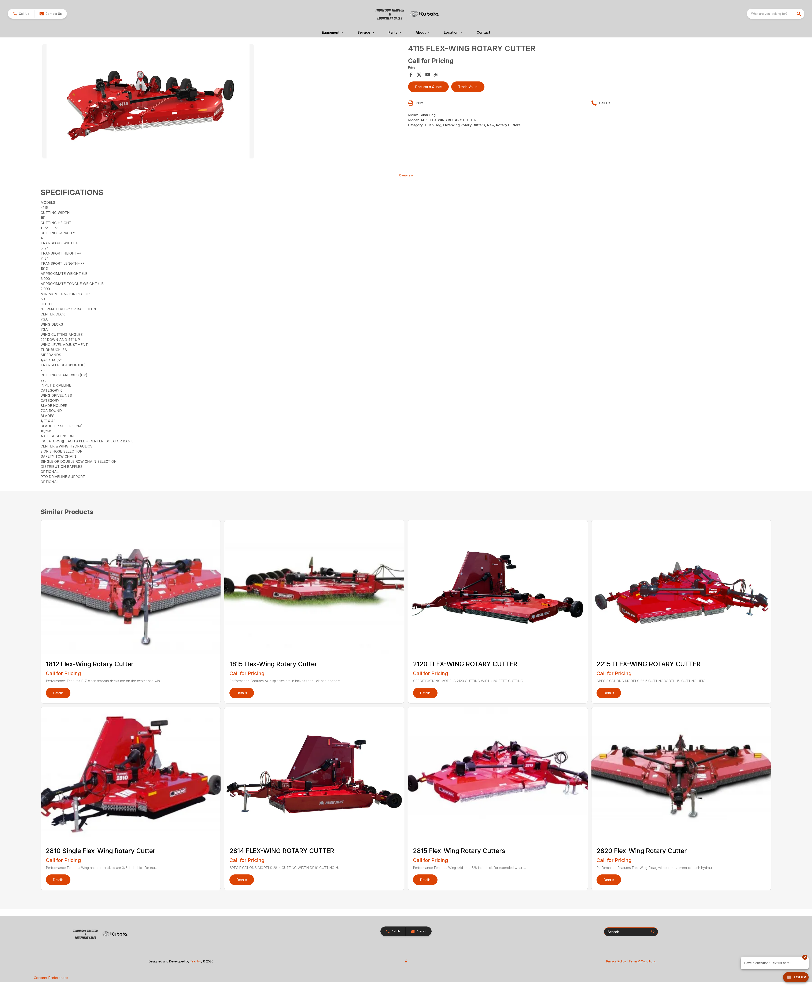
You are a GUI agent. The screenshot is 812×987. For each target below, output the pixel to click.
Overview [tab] (406, 175)
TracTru (195, 961)
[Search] (653, 931)
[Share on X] (419, 74)
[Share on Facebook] (410, 74)
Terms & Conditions (642, 961)
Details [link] (58, 693)
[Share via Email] (427, 74)
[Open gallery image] (148, 101)
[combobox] (775, 14)
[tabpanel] (223, 102)
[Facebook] (406, 961)
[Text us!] (796, 978)
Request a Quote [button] (428, 87)
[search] (799, 14)
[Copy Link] (436, 74)
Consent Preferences (51, 978)
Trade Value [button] (467, 87)
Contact (483, 32)
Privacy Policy (616, 961)
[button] (21, 14)
